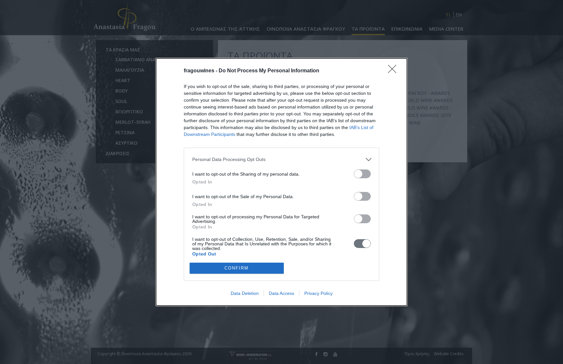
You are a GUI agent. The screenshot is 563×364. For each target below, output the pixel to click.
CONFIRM (236, 268)
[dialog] (281, 182)
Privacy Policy (318, 293)
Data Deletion (245, 293)
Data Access (281, 293)
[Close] (394, 71)
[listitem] (281, 159)
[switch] (362, 173)
